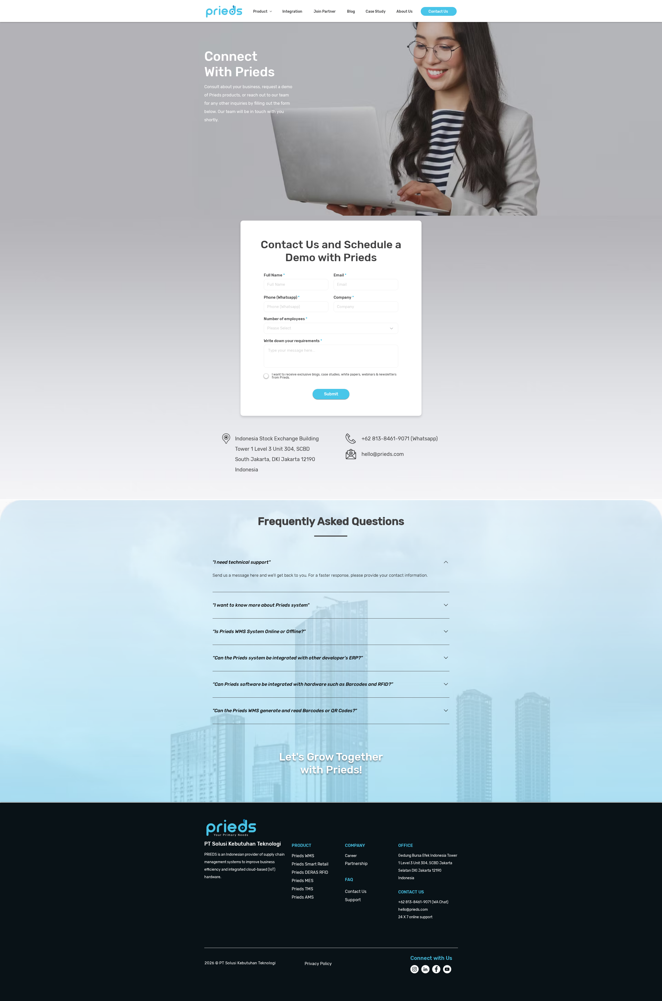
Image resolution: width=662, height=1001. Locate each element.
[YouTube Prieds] (447, 969)
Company (342, 297)
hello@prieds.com (383, 454)
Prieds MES (302, 880)
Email (339, 275)
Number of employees (284, 319)
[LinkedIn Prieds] (425, 969)
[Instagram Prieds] (414, 969)
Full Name (273, 275)
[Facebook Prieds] (436, 969)
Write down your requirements (292, 341)
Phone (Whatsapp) (280, 297)
